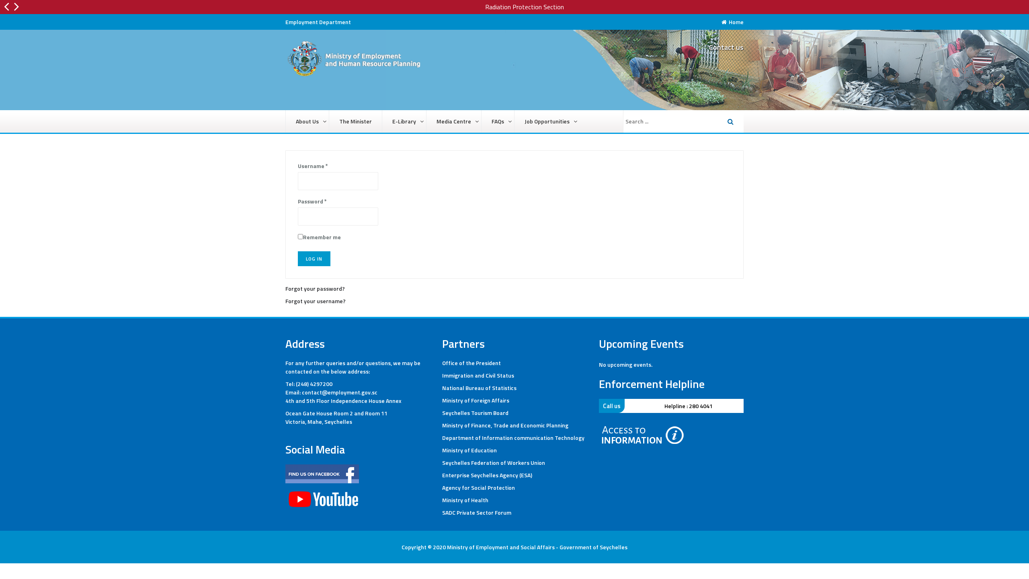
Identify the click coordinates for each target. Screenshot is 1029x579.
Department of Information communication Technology (513, 437)
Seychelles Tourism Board (475, 413)
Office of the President (471, 363)
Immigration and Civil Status (478, 375)
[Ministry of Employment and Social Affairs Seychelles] (357, 61)
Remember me (322, 237)
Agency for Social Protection (478, 487)
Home (736, 22)
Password (312, 201)
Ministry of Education (469, 450)
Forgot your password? (315, 288)
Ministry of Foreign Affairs (475, 400)
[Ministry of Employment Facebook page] (322, 473)
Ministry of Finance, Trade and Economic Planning (505, 425)
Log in (314, 259)
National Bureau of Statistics (479, 388)
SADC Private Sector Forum (476, 512)
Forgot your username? (315, 301)
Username (313, 166)
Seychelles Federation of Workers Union (493, 462)
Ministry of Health (465, 500)
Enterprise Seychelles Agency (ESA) (487, 475)
